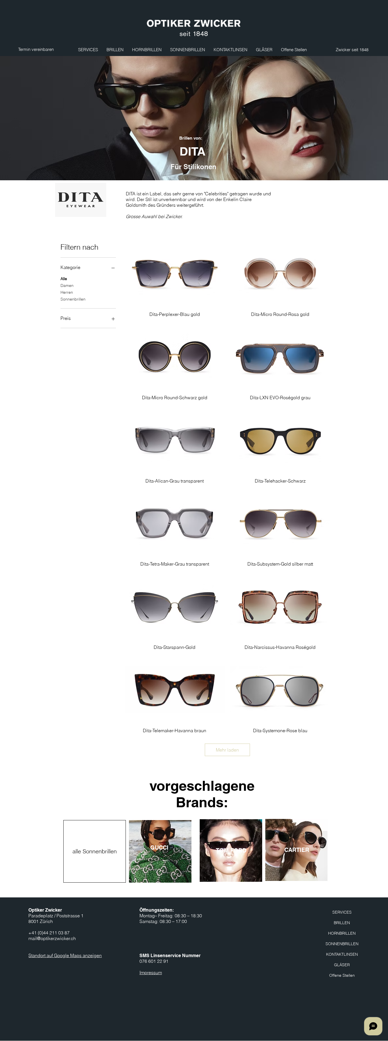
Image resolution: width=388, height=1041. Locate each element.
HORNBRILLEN (342, 933)
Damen (67, 285)
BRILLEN (342, 922)
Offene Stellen (342, 975)
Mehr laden (227, 750)
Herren (67, 292)
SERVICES (342, 912)
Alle (64, 278)
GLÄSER (342, 964)
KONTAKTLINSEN (342, 954)
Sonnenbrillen (73, 299)
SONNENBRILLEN (342, 943)
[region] (160, 851)
